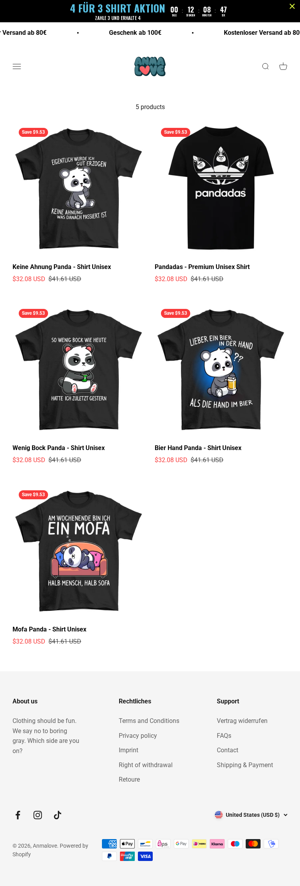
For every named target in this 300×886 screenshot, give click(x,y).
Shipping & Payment (245, 765)
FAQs (224, 735)
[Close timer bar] (292, 6)
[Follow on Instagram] (37, 815)
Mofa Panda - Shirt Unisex (49, 629)
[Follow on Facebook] (17, 815)
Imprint (128, 750)
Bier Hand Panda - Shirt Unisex (198, 448)
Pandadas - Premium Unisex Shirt (202, 267)
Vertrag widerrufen (242, 721)
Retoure (129, 779)
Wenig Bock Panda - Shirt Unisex (58, 448)
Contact (227, 750)
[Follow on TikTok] (57, 815)
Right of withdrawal (146, 765)
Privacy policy (138, 735)
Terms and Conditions (149, 721)
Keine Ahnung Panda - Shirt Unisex (61, 267)
